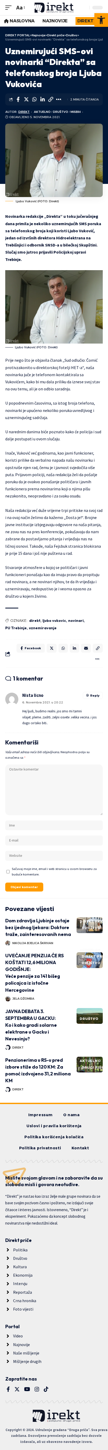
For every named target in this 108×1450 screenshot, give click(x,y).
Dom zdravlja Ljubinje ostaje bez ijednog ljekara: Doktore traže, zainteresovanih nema (38, 927)
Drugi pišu (93, 1067)
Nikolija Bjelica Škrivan (32, 943)
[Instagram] (37, 1389)
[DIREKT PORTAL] (54, 7)
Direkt (24, 112)
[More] (58, 99)
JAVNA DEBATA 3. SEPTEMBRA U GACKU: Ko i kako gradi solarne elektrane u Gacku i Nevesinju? (31, 1025)
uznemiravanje (43, 628)
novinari (76, 620)
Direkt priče (93, 921)
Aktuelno (42, 112)
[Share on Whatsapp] (34, 99)
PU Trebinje (16, 628)
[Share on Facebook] (18, 99)
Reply (94, 695)
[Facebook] (8, 1389)
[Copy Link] (50, 99)
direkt (34, 620)
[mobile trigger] (9, 7)
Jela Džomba (23, 998)
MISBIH (76, 112)
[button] (101, 20)
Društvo (60, 112)
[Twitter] (17, 1389)
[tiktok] (46, 1389)
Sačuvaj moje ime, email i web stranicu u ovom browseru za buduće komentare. (54, 871)
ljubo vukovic (54, 620)
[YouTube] (27, 1389)
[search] (84, 7)
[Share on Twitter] (26, 99)
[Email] (86, 648)
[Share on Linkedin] (42, 99)
